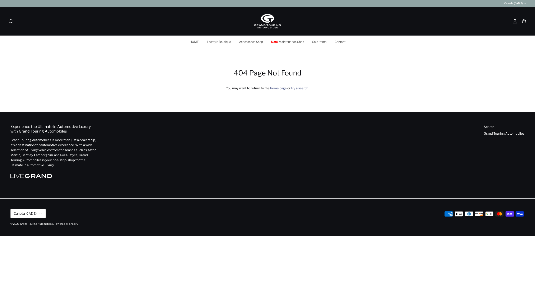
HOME (194, 41)
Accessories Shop (251, 41)
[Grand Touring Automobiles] (267, 21)
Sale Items (319, 41)
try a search (299, 88)
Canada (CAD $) (513, 3)
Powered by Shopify (66, 223)
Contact (340, 41)
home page (278, 88)
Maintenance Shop (287, 41)
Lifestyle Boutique (219, 41)
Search (489, 127)
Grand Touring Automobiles (504, 133)
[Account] (514, 21)
